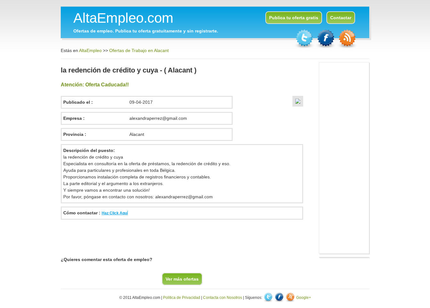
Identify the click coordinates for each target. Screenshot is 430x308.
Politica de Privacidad (181, 297)
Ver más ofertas (182, 279)
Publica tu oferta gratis (293, 17)
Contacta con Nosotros (222, 297)
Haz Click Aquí (115, 213)
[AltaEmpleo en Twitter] (305, 47)
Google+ (303, 297)
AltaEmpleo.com (123, 18)
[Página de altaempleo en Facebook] (326, 47)
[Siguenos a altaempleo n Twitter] (268, 297)
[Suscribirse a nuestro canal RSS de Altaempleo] (347, 47)
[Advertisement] (175, 237)
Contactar (340, 17)
